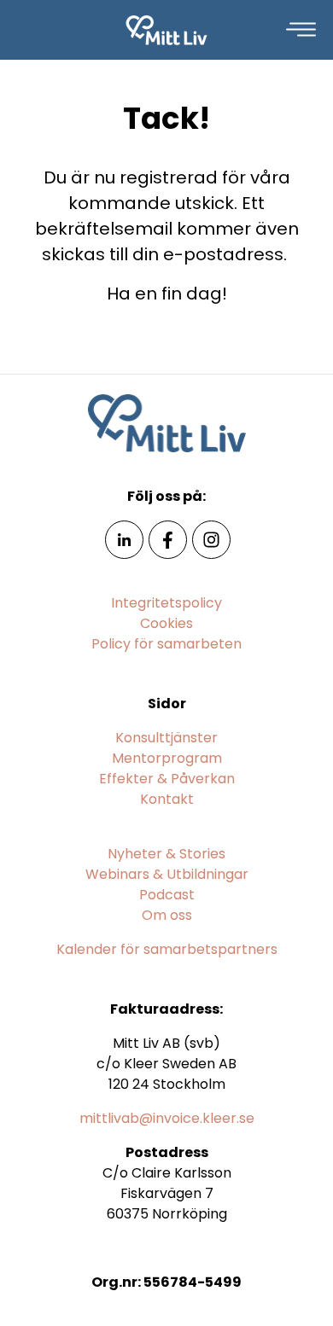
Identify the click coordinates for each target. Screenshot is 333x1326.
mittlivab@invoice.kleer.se (166, 1118)
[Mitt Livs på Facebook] (168, 539)
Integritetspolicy (166, 603)
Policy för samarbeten (166, 644)
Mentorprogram (167, 758)
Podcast (167, 894)
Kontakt (167, 799)
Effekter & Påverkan (167, 778)
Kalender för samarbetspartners (167, 949)
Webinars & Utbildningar (166, 874)
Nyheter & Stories (166, 854)
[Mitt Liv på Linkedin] (124, 539)
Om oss (167, 915)
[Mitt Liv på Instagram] (211, 539)
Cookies (166, 623)
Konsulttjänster (166, 737)
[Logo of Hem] (166, 30)
